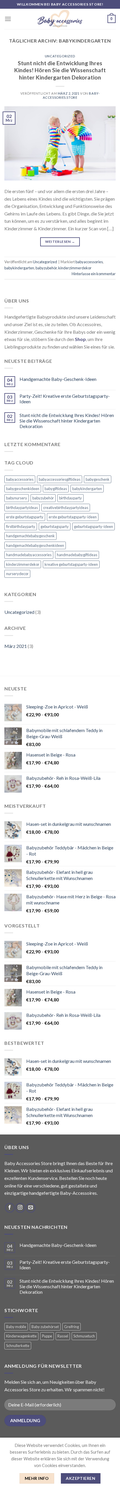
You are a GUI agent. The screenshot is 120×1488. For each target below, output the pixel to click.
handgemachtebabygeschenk (30, 535)
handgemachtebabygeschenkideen (35, 545)
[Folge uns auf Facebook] (10, 1208)
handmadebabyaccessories (29, 554)
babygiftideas (56, 488)
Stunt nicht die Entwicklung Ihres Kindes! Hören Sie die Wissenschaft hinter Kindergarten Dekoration (60, 70)
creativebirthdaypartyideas (65, 507)
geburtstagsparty (54, 526)
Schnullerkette (17, 1345)
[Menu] (7, 19)
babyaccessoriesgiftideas (59, 479)
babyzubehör (46, 268)
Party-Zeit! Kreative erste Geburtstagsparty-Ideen (65, 398)
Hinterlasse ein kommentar (94, 273)
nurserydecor (17, 573)
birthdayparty (70, 498)
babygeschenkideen (22, 488)
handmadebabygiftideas (77, 554)
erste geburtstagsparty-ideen (73, 517)
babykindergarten (19, 268)
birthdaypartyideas (22, 507)
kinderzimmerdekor (74, 268)
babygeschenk (98, 479)
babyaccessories (89, 261)
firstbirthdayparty (20, 526)
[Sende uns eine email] (31, 1208)
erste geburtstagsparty (24, 517)
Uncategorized (60, 56)
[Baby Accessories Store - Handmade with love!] (60, 19)
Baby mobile (16, 1326)
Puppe (47, 1336)
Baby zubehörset (45, 1326)
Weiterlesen (60, 241)
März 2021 (15, 646)
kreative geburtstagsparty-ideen (71, 564)
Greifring (71, 1326)
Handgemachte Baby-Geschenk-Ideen (58, 379)
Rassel (62, 1336)
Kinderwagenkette (21, 1336)
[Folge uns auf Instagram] (20, 1208)
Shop (80, 339)
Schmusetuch (84, 1336)
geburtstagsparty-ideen (93, 526)
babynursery (16, 498)
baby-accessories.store (71, 95)
